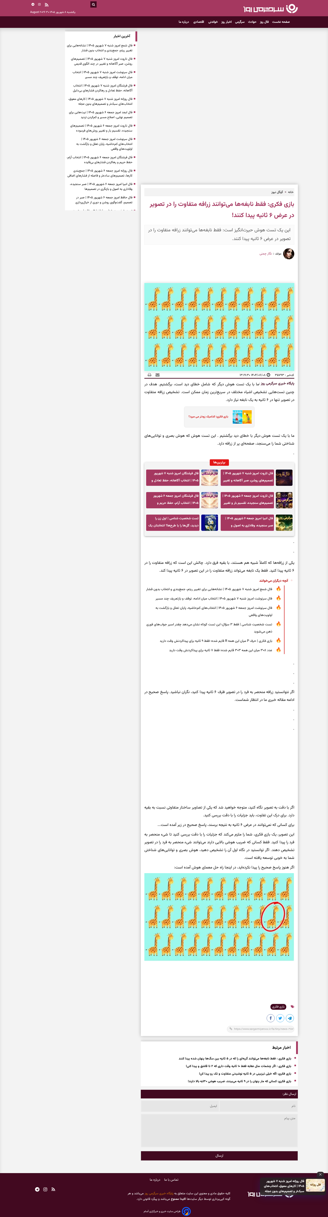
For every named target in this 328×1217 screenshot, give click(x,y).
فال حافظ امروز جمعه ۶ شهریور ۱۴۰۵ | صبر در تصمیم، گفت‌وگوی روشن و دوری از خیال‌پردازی (103, 200)
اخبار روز (226, 22)
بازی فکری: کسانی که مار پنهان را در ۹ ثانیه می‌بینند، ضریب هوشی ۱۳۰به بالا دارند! (239, 1081)
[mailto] (156, 375)
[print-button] (149, 375)
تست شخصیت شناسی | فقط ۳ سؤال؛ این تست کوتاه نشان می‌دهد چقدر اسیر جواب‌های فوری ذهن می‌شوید (209, 628)
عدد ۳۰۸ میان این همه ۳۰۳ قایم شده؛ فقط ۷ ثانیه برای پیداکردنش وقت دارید (220, 650)
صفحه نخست (281, 22)
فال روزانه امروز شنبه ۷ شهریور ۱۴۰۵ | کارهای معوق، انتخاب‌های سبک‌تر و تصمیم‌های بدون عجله (284, 1186)
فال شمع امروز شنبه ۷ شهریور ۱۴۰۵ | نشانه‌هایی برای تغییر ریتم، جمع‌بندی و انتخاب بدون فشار (209, 589)
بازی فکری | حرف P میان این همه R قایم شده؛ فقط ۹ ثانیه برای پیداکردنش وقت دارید (216, 641)
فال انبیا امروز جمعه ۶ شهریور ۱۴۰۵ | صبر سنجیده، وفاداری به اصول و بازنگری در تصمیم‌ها (249, 523)
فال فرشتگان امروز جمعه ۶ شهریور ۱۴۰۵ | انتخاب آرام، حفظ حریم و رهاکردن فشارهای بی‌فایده (176, 500)
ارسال (219, 1156)
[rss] (46, 5)
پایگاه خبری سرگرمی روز (277, 383)
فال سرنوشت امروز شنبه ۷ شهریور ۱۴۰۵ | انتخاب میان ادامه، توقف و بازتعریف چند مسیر (214, 598)
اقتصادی (199, 22)
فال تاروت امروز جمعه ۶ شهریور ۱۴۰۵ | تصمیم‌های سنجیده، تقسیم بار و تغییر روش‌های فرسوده (247, 500)
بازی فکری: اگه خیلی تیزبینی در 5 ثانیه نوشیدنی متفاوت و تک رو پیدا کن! (245, 1073)
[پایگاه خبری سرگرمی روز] (270, 8)
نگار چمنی (265, 253)
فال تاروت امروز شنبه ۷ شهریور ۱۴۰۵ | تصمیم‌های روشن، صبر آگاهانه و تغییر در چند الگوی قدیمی (248, 478)
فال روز (264, 22)
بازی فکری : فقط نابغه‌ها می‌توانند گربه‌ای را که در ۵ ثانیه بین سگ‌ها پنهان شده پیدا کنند (235, 1058)
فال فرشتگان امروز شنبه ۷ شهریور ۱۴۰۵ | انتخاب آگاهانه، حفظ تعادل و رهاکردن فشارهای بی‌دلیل (175, 478)
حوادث (252, 22)
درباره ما (184, 22)
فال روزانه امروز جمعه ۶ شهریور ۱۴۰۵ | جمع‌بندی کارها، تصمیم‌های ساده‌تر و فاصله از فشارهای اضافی (99, 173)
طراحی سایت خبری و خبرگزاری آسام (162, 1211)
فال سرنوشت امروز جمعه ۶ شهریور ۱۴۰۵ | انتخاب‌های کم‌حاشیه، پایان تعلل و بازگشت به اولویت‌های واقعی (214, 611)
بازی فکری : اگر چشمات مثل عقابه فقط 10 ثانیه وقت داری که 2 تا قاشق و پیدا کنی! (238, 1066)
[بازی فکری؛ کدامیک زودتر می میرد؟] (241, 416)
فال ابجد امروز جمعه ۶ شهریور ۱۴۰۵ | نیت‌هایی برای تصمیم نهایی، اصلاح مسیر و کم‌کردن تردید (100, 115)
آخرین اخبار (122, 36)
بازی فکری (278, 1006)
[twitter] (280, 1019)
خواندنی (213, 22)
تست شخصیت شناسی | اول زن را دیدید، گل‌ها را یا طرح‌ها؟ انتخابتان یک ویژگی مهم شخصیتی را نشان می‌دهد (173, 523)
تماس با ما (171, 1179)
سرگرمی (240, 22)
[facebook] (271, 1019)
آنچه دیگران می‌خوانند (273, 580)
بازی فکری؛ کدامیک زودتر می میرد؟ (208, 417)
